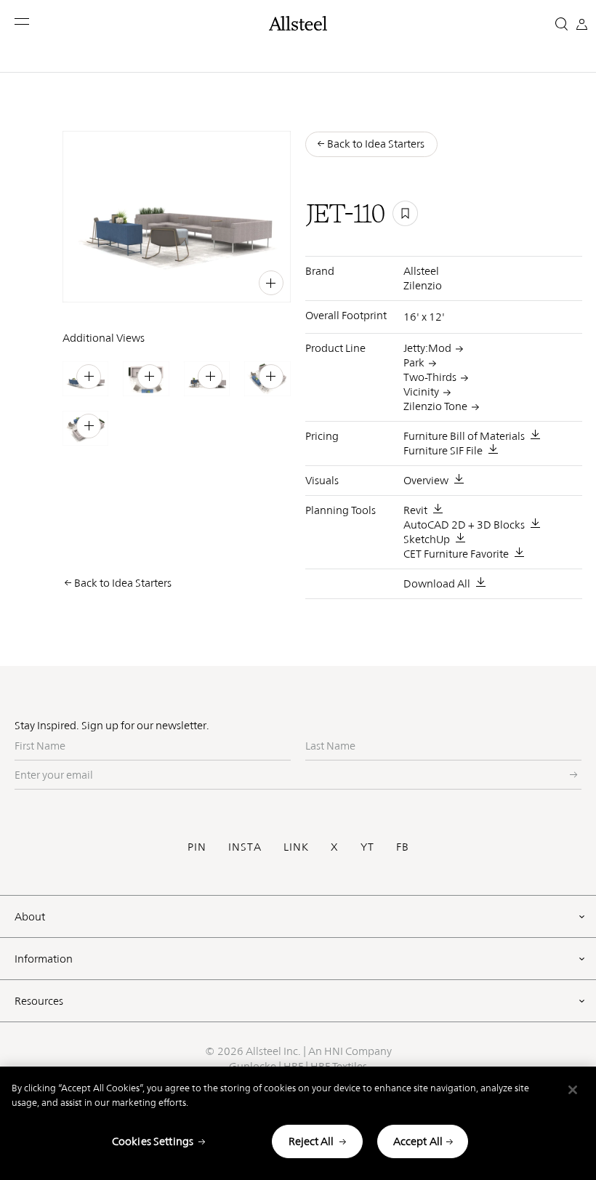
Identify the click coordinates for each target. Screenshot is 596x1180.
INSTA (245, 846)
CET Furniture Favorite (456, 553)
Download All (436, 583)
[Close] (573, 1090)
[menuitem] (165, 281)
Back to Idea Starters (123, 583)
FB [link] (240, 281)
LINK (296, 846)
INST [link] (218, 281)
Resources (39, 1001)
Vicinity (421, 391)
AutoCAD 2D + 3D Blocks (464, 524)
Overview (425, 480)
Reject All (311, 1141)
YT (367, 846)
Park (413, 362)
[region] (298, 1123)
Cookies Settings (152, 1141)
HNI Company (358, 1051)
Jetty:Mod (427, 348)
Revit (415, 510)
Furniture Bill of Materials (464, 436)
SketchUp (426, 539)
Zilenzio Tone (435, 406)
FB (402, 846)
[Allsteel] (298, 23)
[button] (23, 21)
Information (44, 958)
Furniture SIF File (443, 450)
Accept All (418, 1141)
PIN (197, 846)
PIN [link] (193, 281)
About (30, 916)
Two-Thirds (429, 377)
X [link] (257, 281)
